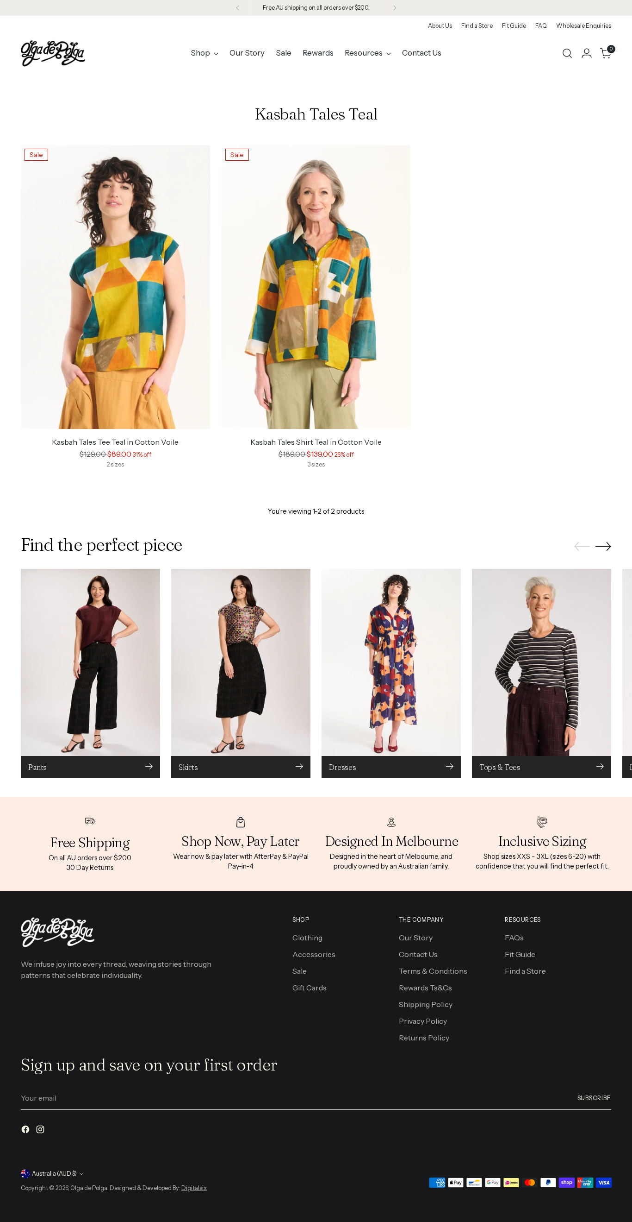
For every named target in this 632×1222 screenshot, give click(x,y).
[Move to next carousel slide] (603, 546)
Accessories (313, 954)
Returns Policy (424, 1037)
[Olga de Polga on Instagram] (41, 1131)
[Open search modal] (567, 53)
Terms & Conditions (433, 971)
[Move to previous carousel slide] (582, 546)
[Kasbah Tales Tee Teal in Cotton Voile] (115, 287)
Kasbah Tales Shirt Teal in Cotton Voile (316, 442)
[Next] (394, 8)
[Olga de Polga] (53, 53)
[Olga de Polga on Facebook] (26, 1131)
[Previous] (238, 8)
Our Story (416, 937)
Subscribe (594, 1098)
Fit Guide (520, 954)
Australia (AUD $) (54, 1173)
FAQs (514, 937)
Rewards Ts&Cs (425, 987)
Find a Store (525, 971)
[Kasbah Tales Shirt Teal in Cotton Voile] (316, 287)
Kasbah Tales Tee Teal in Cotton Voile (115, 442)
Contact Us (418, 954)
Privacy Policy (423, 1021)
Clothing (307, 937)
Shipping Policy (425, 1004)
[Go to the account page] (586, 53)
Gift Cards (309, 987)
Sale (299, 971)
